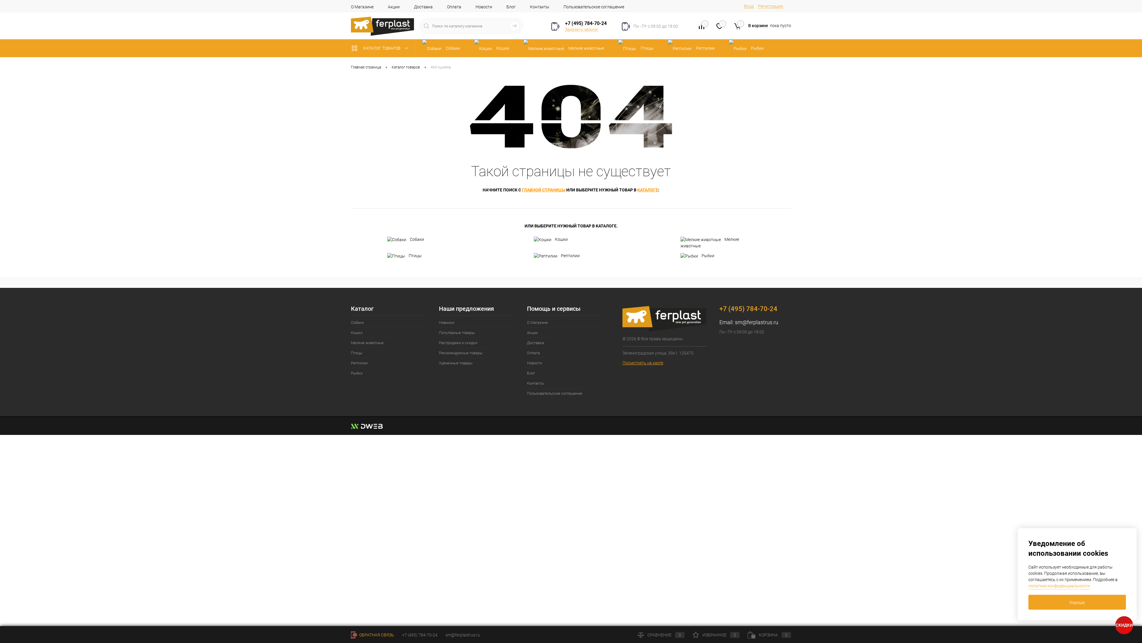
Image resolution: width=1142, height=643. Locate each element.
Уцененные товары (456, 363)
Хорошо (1077, 602)
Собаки (417, 239)
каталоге (647, 190)
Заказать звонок (581, 29)
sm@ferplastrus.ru (756, 322)
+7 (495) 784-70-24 (586, 23)
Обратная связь (376, 635)
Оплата (454, 6)
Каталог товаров (382, 48)
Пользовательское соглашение (594, 6)
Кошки (561, 239)
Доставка (423, 6)
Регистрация (770, 6)
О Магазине (362, 6)
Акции (394, 6)
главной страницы (543, 190)
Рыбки (708, 255)
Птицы (415, 255)
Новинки (446, 322)
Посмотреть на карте (642, 362)
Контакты (539, 6)
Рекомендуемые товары (461, 353)
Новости (484, 6)
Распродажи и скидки (458, 343)
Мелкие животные (709, 242)
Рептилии (570, 255)
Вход (749, 6)
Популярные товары (457, 332)
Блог (511, 6)
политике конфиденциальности (1059, 585)
